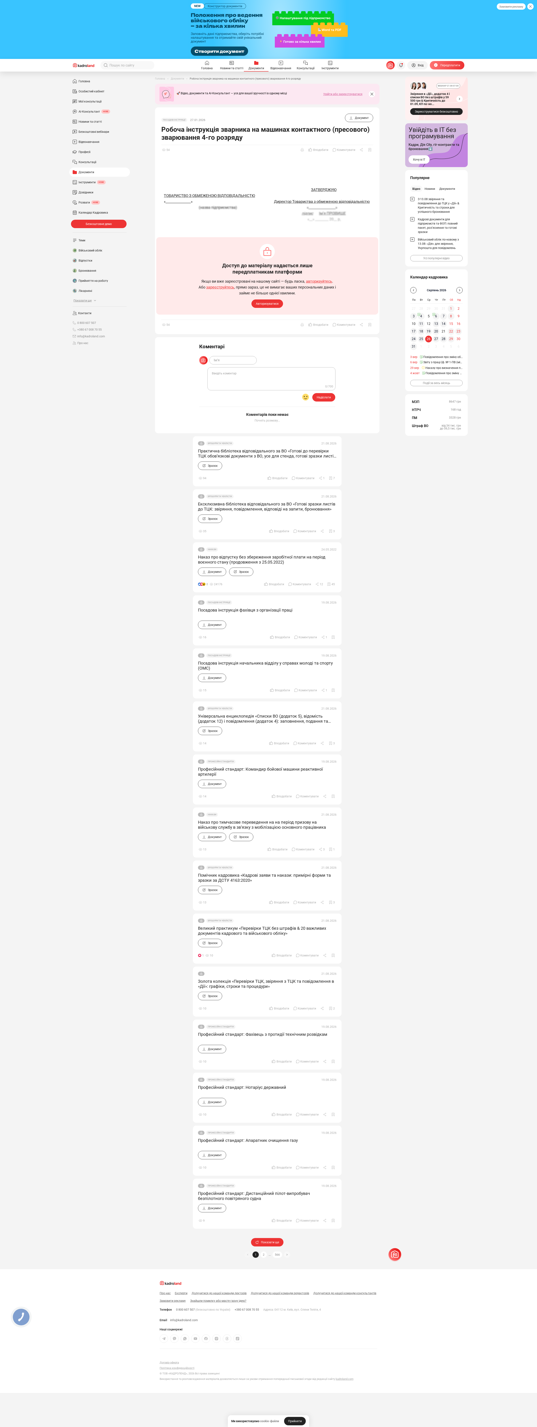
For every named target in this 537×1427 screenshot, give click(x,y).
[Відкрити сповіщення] (401, 65)
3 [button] (414, 316)
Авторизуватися (267, 303)
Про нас (82, 343)
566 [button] (277, 1254)
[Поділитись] (362, 150)
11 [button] (421, 324)
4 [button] (421, 316)
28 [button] (443, 339)
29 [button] (451, 339)
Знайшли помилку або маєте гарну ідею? (218, 1300)
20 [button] (436, 331)
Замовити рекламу (511, 6)
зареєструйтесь (220, 287)
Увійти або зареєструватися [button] (342, 94)
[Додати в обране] (369, 150)
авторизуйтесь (319, 281)
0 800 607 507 (203, 1309)
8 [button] (451, 316)
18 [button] (421, 331)
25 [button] (421, 339)
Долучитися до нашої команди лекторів (219, 1293)
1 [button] (255, 1254)
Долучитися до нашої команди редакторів (280, 1293)
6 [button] (436, 316)
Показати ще (270, 1242)
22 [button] (451, 331)
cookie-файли (269, 1421)
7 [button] (444, 316)
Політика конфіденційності (177, 1368)
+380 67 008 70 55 (247, 1309)
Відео (416, 188)
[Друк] (302, 150)
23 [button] (458, 331)
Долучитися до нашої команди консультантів (344, 1293)
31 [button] (413, 346)
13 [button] (436, 324)
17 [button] (413, 331)
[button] (287, 1254)
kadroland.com (344, 1378)
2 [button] (263, 1254)
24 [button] (413, 339)
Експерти (181, 1293)
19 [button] (428, 331)
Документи (447, 188)
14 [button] (443, 324)
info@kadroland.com (184, 1320)
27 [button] (436, 339)
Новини (430, 188)
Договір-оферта (169, 1362)
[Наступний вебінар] (459, 99)
